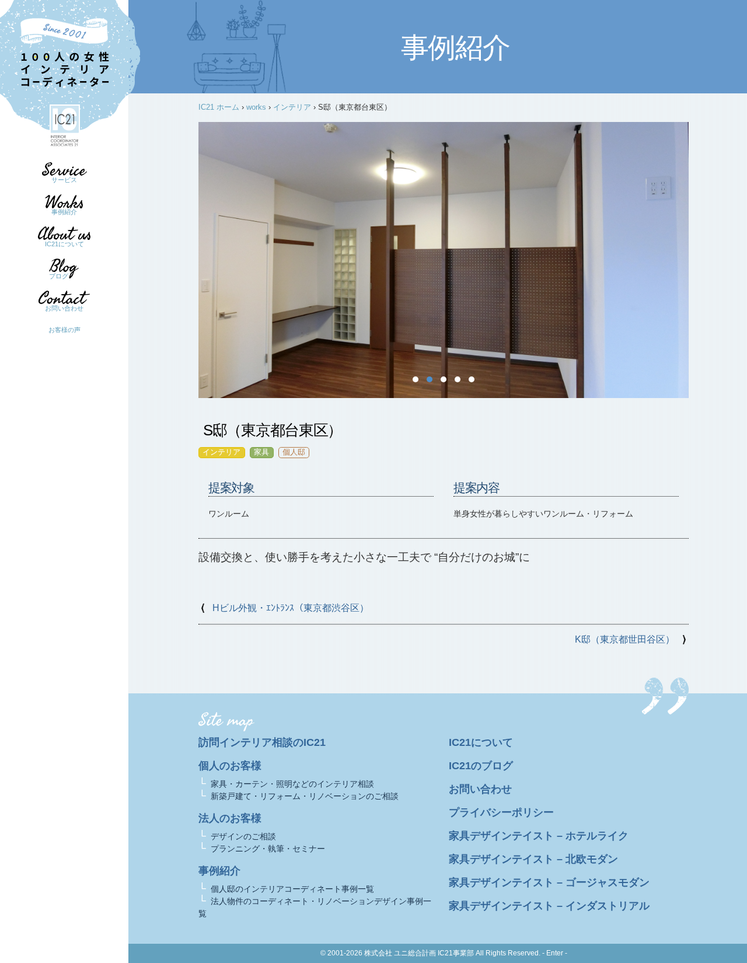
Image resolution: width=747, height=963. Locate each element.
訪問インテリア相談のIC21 (262, 742)
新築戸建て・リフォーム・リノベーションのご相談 (305, 796)
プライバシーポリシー (501, 812)
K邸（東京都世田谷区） (625, 639)
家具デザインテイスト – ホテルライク (539, 836)
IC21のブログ (481, 766)
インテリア (292, 107)
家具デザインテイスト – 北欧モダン (533, 859)
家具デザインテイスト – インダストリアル (549, 906)
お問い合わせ (64, 308)
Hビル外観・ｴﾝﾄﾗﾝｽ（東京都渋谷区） (290, 608)
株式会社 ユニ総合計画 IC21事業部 (419, 953)
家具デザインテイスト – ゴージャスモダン (549, 882)
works (256, 107)
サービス (64, 179)
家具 (261, 452)
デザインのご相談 (243, 836)
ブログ (58, 276)
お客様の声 (64, 329)
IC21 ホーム (218, 107)
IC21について (64, 243)
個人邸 (293, 452)
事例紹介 (64, 211)
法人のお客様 (229, 818)
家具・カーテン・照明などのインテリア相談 (292, 783)
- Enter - (554, 953)
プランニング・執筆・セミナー (268, 848)
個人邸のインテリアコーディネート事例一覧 (292, 889)
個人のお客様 (229, 766)
